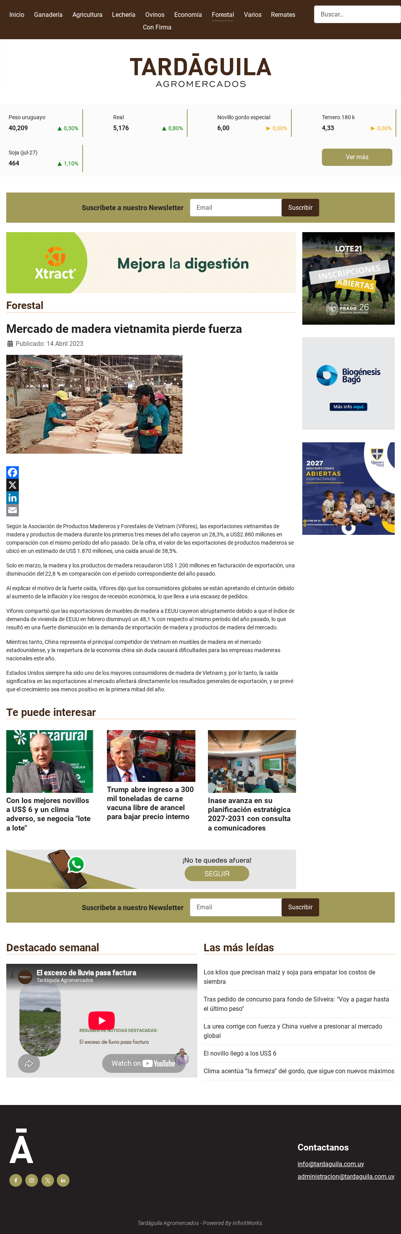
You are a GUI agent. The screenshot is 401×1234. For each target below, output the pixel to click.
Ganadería (48, 14)
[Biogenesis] (348, 389)
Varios (253, 14)
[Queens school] (348, 494)
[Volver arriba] (387, 1219)
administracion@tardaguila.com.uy (346, 1176)
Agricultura (87, 14)
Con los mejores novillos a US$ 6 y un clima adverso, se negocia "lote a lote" (48, 814)
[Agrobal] (151, 262)
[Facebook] (151, 472)
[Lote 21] (348, 284)
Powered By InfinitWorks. (233, 1223)
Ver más (357, 157)
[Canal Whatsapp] (151, 868)
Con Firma (157, 27)
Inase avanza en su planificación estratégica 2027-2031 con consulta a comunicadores (249, 814)
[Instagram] (31, 1180)
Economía (188, 14)
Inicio (16, 14)
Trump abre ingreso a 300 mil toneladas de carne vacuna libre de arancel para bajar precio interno (150, 803)
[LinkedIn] (151, 497)
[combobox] (357, 14)
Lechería (123, 14)
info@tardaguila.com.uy (331, 1164)
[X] (151, 485)
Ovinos (154, 14)
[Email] (151, 510)
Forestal (223, 14)
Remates (283, 14)
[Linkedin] (63, 1180)
